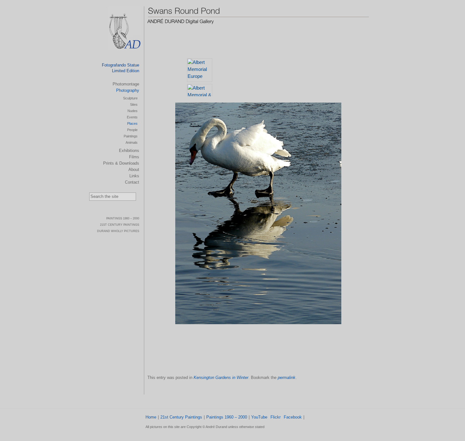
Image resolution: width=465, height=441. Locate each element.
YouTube (259, 417)
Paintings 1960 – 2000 (226, 417)
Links (134, 175)
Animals (132, 142)
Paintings (131, 136)
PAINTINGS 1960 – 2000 (122, 218)
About (133, 169)
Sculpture (130, 98)
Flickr (275, 417)
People (132, 130)
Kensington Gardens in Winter (221, 377)
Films (134, 156)
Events (132, 117)
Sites (134, 104)
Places (132, 123)
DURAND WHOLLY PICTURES (118, 231)
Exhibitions (129, 150)
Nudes (132, 111)
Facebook (293, 417)
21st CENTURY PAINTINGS (119, 224)
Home (151, 417)
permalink (286, 377)
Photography (127, 90)
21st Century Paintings (181, 417)
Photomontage (126, 84)
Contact (132, 182)
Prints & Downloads (121, 163)
